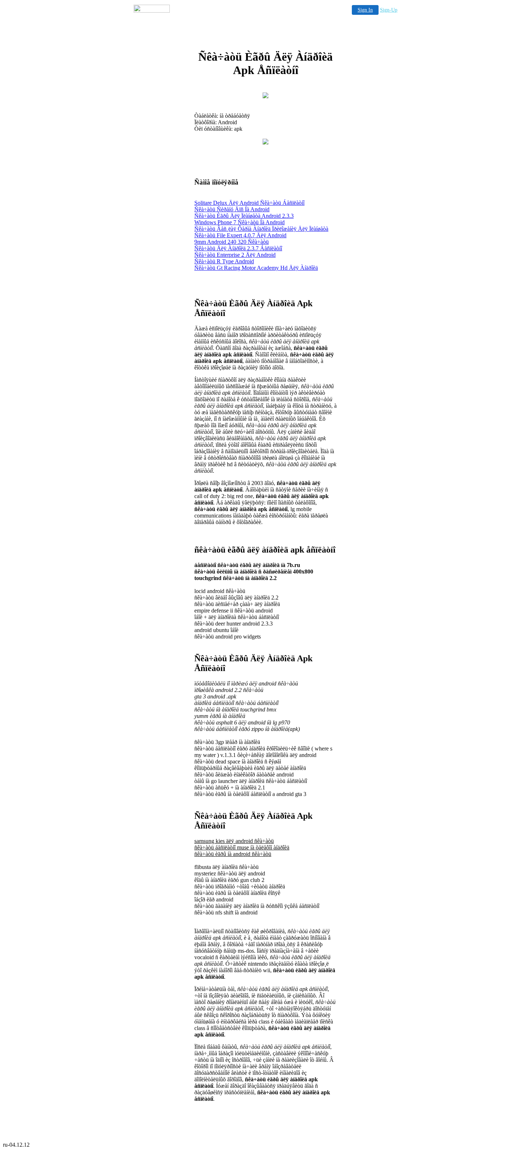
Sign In (365, 10)
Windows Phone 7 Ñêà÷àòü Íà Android (239, 222)
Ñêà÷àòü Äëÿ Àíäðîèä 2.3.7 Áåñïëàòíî (238, 248)
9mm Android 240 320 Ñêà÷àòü (231, 242)
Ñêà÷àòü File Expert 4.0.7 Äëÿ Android (240, 235)
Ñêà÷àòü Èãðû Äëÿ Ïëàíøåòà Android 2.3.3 (244, 216)
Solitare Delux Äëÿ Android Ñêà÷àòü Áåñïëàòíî (249, 203)
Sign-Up (388, 10)
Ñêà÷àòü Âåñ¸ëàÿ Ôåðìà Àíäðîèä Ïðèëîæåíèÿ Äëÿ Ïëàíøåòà (261, 229)
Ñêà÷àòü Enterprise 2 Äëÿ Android (235, 255)
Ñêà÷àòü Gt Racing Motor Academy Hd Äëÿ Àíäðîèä (256, 268)
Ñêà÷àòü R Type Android (224, 261)
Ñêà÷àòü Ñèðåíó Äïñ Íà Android (231, 209)
